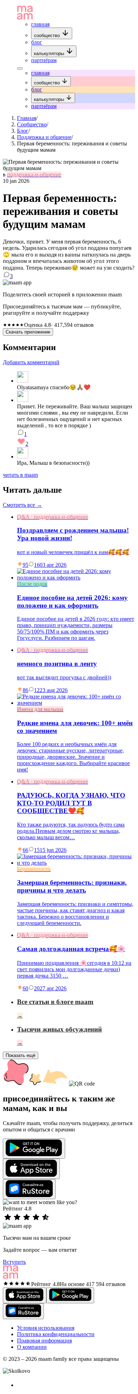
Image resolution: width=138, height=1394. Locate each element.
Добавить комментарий (31, 362)
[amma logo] (25, 18)
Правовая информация (44, 1341)
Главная (26, 118)
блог (36, 42)
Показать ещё (20, 1055)
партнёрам (44, 60)
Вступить (14, 1262)
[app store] (31, 1169)
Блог (22, 131)
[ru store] (29, 1189)
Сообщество (32, 124)
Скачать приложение (28, 332)
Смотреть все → (22, 505)
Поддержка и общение (44, 137)
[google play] (34, 1148)
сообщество (47, 35)
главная (40, 24)
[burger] (20, 68)
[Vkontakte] (21, 1385)
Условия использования (45, 1328)
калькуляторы (49, 53)
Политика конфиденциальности (55, 1334)
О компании (32, 1347)
